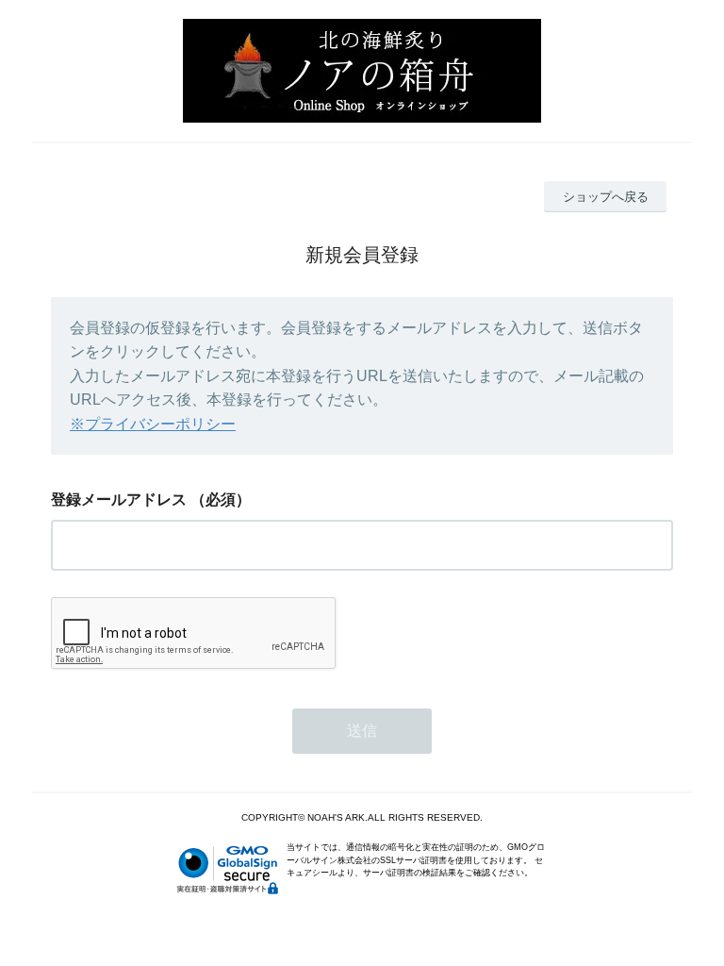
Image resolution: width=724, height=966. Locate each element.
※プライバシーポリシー (153, 424)
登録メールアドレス (119, 499)
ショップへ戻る (606, 197)
